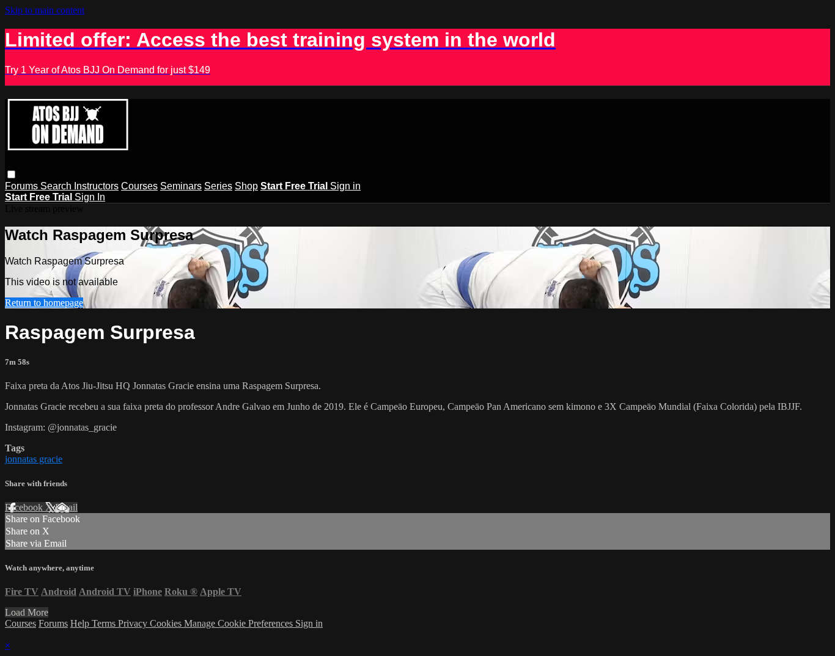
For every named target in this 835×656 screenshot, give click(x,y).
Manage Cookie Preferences (239, 623)
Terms (105, 623)
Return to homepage (44, 302)
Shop (246, 186)
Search (57, 186)
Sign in (345, 186)
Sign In (90, 197)
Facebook (25, 507)
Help (81, 623)
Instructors (96, 186)
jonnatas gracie (33, 459)
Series (218, 186)
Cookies (167, 623)
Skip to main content (44, 10)
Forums (22, 186)
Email (66, 507)
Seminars (181, 186)
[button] (11, 174)
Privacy (134, 623)
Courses (139, 186)
